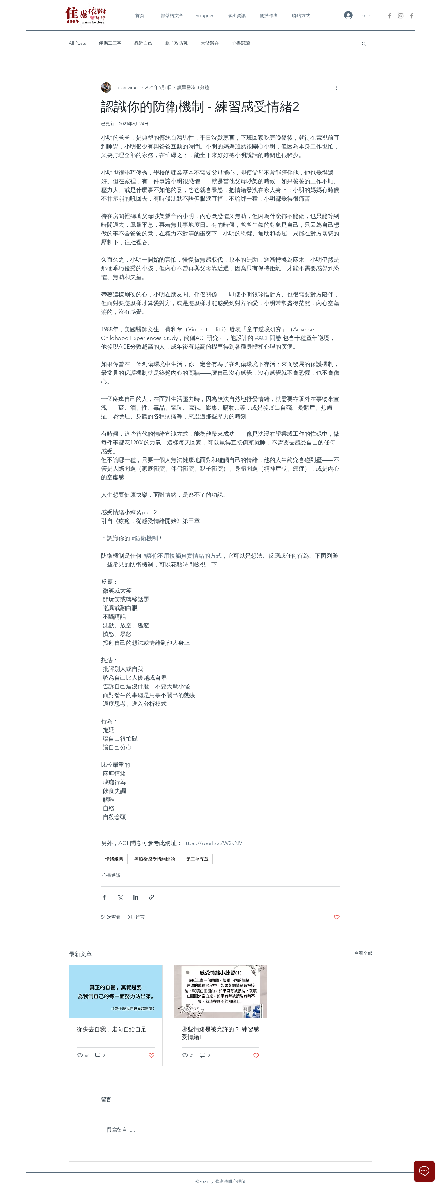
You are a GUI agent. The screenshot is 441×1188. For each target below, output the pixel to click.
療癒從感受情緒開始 (154, 859)
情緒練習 (114, 859)
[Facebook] (389, 15)
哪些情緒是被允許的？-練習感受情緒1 (220, 1033)
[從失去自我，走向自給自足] (115, 991)
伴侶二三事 (110, 43)
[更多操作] (336, 87)
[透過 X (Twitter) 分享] (120, 897)
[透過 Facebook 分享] (104, 897)
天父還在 (210, 43)
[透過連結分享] (152, 897)
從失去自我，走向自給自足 (112, 1029)
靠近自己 (143, 43)
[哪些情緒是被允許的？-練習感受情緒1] (220, 991)
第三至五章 (197, 859)
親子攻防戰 (176, 43)
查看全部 (363, 953)
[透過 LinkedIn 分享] (136, 897)
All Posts (77, 43)
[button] (364, 43)
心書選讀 (241, 43)
